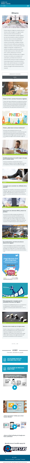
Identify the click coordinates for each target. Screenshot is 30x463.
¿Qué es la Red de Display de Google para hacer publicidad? (14, 436)
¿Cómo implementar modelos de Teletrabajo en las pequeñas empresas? (15, 376)
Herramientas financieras (15, 74)
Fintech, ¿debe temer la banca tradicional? (14, 127)
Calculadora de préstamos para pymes (15, 368)
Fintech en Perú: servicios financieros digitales (15, 98)
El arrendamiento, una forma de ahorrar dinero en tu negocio (13, 242)
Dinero (15, 77)
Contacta (23, 459)
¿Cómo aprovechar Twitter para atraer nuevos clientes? (14, 416)
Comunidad (17, 459)
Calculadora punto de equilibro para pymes (14, 359)
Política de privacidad (9, 459)
